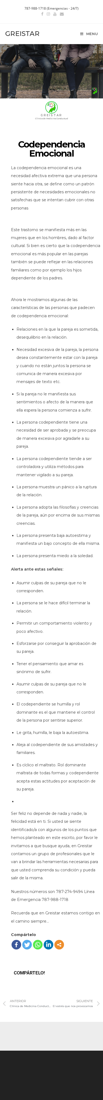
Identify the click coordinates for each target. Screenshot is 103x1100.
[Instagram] (48, 14)
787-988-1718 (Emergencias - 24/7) (51, 8)
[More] (59, 944)
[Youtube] (55, 14)
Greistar (22, 34)
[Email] (61, 14)
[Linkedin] (48, 944)
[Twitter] (27, 944)
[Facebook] (42, 14)
